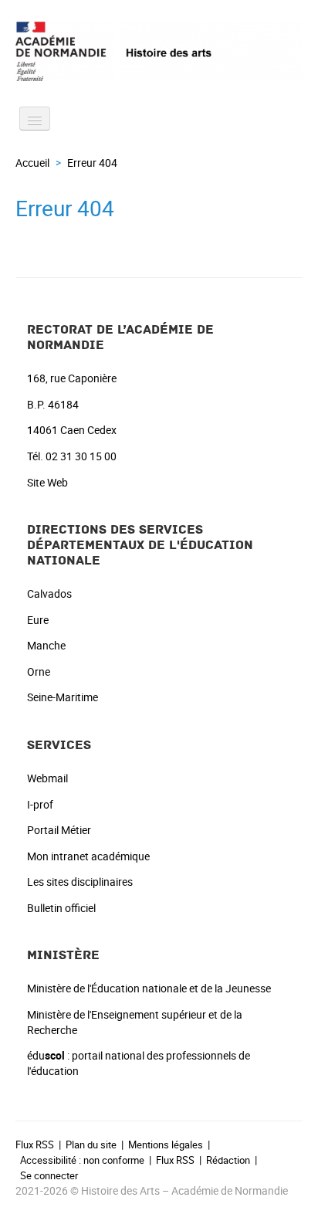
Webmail (47, 778)
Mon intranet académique (88, 856)
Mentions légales (165, 1144)
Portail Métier (59, 829)
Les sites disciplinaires (80, 881)
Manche (46, 645)
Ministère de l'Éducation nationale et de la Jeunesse (149, 988)
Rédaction (228, 1160)
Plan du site (91, 1144)
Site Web (47, 482)
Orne (38, 671)
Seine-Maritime (62, 697)
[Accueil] (159, 51)
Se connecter (49, 1175)
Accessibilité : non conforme (82, 1160)
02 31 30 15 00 (81, 456)
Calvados (49, 593)
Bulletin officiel (61, 907)
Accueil (32, 162)
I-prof (40, 804)
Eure (38, 619)
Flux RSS (34, 1144)
